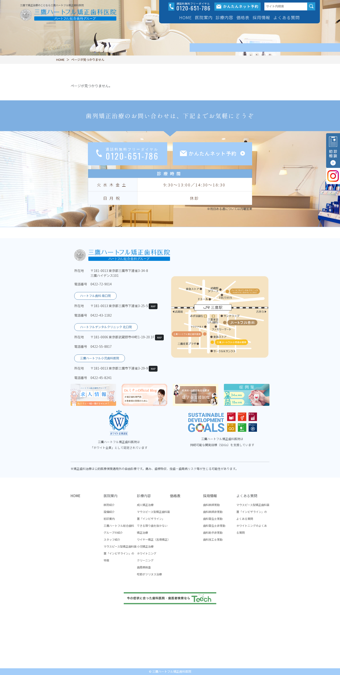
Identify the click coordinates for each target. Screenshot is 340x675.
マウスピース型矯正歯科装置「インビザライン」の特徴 (120, 553)
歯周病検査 (144, 567)
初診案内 (109, 519)
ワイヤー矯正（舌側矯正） (153, 539)
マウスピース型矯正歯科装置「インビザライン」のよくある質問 (252, 512)
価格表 (243, 17)
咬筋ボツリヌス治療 (149, 574)
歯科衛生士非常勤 (214, 525)
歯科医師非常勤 (213, 512)
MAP (153, 306)
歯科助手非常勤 (213, 532)
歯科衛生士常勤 (213, 519)
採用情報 (210, 495)
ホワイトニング (146, 553)
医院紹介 (109, 505)
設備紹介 (109, 512)
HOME (185, 17)
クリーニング (145, 560)
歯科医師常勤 (211, 505)
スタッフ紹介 (112, 539)
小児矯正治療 (145, 546)
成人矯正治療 (145, 505)
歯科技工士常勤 (213, 539)
